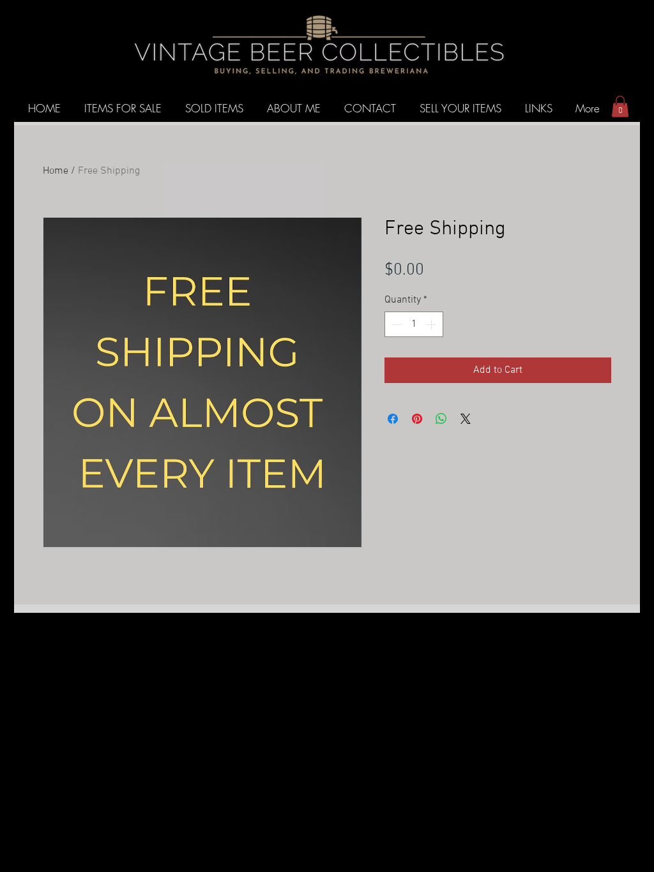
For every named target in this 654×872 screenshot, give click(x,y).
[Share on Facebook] (392, 418)
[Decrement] (395, 324)
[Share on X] (465, 418)
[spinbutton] (413, 324)
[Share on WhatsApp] (441, 418)
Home (55, 171)
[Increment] (432, 324)
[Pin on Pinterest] (417, 418)
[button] (620, 106)
